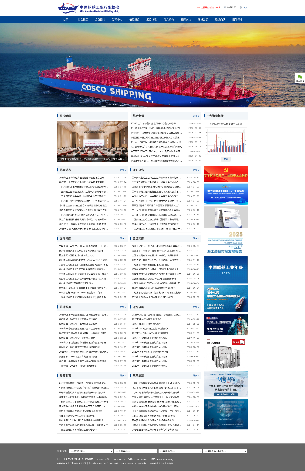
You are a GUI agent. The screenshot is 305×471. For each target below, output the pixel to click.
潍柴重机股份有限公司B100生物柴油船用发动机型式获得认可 (84, 397)
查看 (226, 159)
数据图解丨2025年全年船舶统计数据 (77, 338)
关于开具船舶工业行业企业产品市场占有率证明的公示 (157, 177)
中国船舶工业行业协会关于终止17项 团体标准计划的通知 (157, 228)
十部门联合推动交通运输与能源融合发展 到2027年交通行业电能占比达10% (157, 383)
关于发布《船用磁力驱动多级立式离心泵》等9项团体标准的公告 (157, 210)
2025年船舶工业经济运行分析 (146, 319)
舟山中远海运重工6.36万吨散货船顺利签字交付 (82, 269)
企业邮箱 (231, 7)
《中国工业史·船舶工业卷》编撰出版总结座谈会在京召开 (84, 205)
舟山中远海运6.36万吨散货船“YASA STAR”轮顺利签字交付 (84, 260)
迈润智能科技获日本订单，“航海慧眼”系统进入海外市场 (157, 269)
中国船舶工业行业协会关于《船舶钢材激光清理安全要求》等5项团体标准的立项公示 (157, 219)
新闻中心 (117, 19)
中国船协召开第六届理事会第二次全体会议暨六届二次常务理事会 (84, 186)
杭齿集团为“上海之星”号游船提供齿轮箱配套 (81, 420)
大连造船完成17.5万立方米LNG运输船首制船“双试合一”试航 (157, 283)
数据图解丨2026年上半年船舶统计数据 (78, 319)
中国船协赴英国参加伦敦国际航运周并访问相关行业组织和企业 (84, 214)
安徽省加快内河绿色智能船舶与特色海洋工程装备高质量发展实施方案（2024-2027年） (157, 406)
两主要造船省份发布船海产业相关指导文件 (153, 420)
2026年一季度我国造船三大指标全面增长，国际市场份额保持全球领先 (84, 328)
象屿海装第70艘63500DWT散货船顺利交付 (80, 292)
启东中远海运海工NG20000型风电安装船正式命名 (84, 274)
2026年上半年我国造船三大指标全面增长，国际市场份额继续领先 (84, 314)
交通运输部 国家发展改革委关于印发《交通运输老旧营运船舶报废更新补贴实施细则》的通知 (157, 397)
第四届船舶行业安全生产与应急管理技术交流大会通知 (157, 156)
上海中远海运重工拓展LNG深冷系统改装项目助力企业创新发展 (84, 297)
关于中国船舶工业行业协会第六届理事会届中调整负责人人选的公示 (157, 200)
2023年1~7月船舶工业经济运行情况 (149, 347)
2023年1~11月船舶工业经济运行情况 (150, 328)
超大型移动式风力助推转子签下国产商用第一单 (82, 406)
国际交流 (186, 19)
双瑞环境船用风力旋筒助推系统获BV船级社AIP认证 (84, 392)
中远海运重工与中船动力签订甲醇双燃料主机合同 (83, 401)
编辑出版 (203, 19)
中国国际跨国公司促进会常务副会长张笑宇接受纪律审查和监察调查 (157, 137)
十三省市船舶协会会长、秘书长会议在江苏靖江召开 (84, 196)
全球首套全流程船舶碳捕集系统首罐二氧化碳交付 (83, 425)
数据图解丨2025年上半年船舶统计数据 (78, 356)
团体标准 (237, 19)
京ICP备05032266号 (98, 463)
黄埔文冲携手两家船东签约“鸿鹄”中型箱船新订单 (156, 274)
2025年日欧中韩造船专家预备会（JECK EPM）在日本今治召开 (84, 228)
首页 (65, 19)
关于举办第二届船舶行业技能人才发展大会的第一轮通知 (157, 191)
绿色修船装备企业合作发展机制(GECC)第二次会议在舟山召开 (84, 210)
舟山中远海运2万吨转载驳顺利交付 (76, 283)
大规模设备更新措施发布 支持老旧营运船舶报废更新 (157, 401)
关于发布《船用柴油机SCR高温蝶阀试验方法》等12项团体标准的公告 (157, 214)
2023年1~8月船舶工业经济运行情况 (149, 342)
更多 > (196, 115)
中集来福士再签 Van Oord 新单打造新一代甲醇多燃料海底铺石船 (84, 246)
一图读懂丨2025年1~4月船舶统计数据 (78, 365)
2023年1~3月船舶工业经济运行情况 (149, 365)
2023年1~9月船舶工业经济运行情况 (149, 338)
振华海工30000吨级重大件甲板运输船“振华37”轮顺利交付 (84, 288)
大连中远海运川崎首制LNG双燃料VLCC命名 (154, 288)
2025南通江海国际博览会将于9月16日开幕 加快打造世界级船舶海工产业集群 (84, 224)
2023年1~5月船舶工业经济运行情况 (149, 356)
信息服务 (134, 19)
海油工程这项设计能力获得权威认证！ (78, 415)
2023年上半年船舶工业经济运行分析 (150, 351)
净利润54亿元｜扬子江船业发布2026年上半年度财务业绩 (157, 246)
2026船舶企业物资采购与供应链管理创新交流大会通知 (157, 186)
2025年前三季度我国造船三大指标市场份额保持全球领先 (84, 351)
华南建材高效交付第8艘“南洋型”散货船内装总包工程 (84, 387)
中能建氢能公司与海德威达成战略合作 (78, 429)
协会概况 (83, 19)
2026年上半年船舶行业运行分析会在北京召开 (81, 182)
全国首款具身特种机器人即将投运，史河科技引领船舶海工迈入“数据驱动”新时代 (157, 255)
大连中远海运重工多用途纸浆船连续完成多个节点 (83, 264)
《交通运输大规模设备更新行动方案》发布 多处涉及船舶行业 (157, 411)
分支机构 (169, 19)
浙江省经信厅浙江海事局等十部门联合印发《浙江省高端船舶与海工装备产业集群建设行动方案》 (157, 429)
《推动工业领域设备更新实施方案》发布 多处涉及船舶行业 (157, 425)
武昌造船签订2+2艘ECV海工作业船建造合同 (154, 278)
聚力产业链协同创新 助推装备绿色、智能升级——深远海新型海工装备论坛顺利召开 (84, 219)
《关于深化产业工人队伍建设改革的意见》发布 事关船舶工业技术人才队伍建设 (157, 387)
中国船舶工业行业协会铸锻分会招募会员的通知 (155, 196)
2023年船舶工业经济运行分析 (146, 324)
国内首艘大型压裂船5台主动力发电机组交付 (80, 411)
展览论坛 (151, 19)
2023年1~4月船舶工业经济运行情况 (149, 361)
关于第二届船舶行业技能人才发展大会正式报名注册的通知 (157, 182)
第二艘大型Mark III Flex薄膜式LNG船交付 (152, 297)
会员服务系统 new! (210, 7)
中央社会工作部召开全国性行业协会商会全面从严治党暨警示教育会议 (157, 160)
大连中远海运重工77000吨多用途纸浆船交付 (81, 250)
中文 (245, 7)
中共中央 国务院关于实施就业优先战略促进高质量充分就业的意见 (157, 392)
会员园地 (100, 19)
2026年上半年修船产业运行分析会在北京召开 (153, 123)
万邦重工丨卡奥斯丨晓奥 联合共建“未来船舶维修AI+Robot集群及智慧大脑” (157, 250)
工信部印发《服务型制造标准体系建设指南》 (154, 415)
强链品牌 (220, 19)
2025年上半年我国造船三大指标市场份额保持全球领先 (84, 361)
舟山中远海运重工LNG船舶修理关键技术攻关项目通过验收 (84, 278)
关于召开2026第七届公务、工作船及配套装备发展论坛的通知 (157, 151)
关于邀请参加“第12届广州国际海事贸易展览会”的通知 (157, 128)
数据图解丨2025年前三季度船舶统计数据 (79, 347)
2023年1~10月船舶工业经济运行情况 (150, 333)
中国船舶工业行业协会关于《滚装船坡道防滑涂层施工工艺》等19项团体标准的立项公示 (157, 224)
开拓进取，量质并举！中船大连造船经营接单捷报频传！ (157, 260)
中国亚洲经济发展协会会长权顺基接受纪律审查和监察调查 (157, 133)
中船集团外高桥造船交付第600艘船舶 (150, 264)
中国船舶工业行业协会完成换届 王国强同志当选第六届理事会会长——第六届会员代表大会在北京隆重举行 (84, 200)
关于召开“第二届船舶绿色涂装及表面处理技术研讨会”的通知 (157, 142)
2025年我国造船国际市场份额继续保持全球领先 (82, 342)
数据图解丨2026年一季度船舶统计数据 (78, 324)
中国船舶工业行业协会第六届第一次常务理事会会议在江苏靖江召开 (84, 191)
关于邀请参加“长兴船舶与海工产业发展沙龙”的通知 (156, 146)
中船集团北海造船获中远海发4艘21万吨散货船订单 (157, 292)
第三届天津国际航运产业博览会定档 (77, 255)
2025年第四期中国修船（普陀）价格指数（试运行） (84, 333)
